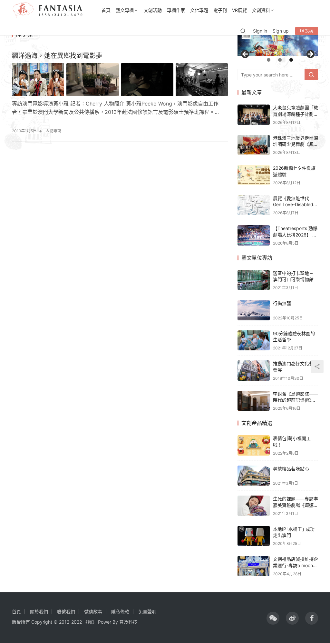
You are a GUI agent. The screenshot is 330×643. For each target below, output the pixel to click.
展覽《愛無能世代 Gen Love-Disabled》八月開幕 (295, 205)
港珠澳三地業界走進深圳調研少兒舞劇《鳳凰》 (295, 144)
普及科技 (128, 622)
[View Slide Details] (278, 43)
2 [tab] (280, 60)
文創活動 (153, 10)
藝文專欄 (125, 10)
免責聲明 (147, 611)
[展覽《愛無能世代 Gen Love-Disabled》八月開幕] (254, 205)
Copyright (41, 622)
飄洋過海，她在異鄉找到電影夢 (57, 56)
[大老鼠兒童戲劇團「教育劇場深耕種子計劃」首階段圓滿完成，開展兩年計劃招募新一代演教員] (254, 115)
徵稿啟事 (93, 611)
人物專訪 (53, 130)
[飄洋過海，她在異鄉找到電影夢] (120, 79)
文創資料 (261, 10)
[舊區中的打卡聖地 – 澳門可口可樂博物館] (254, 280)
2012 (64, 622)
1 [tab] (268, 60)
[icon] (273, 618)
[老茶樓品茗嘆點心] (254, 476)
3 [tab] (291, 60)
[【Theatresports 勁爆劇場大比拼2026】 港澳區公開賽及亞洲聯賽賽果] (254, 235)
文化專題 (199, 10)
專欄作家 (176, 10)
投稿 (308, 30)
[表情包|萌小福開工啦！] (254, 445)
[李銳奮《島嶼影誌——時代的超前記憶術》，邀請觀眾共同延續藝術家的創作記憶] (254, 401)
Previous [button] (245, 54)
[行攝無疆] (254, 310)
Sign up (281, 31)
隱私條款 (120, 611)
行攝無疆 (282, 303)
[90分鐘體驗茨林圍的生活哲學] (254, 340)
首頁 (106, 10)
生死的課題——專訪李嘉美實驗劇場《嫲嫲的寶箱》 (295, 505)
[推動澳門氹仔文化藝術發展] (254, 370)
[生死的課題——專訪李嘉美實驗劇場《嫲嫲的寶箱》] (254, 506)
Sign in (260, 31)
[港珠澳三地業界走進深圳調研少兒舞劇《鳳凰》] (254, 145)
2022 (76, 622)
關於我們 (39, 611)
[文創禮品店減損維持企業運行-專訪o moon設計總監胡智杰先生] (254, 566)
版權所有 (21, 622)
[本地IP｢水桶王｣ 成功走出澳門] (254, 536)
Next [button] (310, 54)
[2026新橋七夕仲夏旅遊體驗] (254, 175)
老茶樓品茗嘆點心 (291, 468)
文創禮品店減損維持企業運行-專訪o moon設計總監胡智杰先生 (295, 565)
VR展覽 (239, 10)
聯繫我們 (66, 611)
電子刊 (220, 10)
